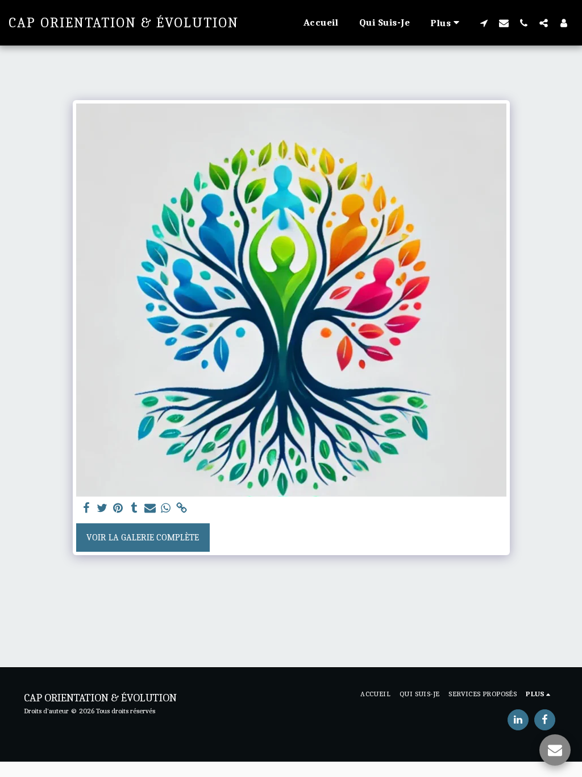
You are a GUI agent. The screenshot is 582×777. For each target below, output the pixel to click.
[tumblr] (134, 508)
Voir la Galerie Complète (142, 537)
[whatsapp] (166, 508)
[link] (182, 508)
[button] (484, 23)
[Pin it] (118, 508)
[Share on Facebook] (86, 508)
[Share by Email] (150, 508)
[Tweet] (102, 508)
